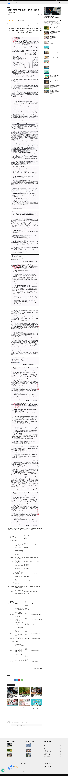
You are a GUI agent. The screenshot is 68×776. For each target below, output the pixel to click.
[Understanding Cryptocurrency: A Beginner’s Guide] (46, 52)
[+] (25, 725)
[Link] (23, 725)
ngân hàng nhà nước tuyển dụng (14, 675)
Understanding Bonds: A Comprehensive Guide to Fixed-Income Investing (12, 696)
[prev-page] (8, 711)
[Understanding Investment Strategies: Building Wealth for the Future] (46, 91)
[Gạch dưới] (14, 725)
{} (24, 725)
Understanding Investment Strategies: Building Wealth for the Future (55, 91)
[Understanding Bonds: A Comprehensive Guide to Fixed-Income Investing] (12, 691)
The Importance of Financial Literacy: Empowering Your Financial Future (36, 708)
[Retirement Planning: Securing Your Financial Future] (36, 691)
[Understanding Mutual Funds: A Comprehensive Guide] (24, 691)
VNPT (27, 2)
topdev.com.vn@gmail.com (31, 771)
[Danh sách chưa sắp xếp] (19, 725)
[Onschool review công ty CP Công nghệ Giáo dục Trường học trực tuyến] (28, 745)
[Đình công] (16, 725)
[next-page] (9, 711)
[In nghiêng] (13, 725)
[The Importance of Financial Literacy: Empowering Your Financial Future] (36, 702)
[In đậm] (12, 725)
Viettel (30, 2)
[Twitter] (17, 680)
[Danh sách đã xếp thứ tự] (17, 725)
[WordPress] (58, 0)
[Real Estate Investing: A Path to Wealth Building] (46, 67)
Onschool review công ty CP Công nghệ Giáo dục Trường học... (36, 745)
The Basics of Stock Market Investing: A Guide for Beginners (54, 76)
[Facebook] (56, 0)
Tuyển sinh (43, 2)
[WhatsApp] (22, 680)
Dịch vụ (37, 2)
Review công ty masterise (36, 753)
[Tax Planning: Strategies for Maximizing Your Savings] (46, 57)
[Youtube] (60, 0)
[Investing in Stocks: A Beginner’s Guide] (12, 702)
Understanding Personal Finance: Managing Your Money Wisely (55, 62)
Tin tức (15, 2)
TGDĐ (34, 2)
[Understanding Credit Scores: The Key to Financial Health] (24, 702)
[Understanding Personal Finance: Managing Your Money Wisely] (46, 62)
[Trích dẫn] (20, 725)
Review (20, 2)
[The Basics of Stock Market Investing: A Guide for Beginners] (46, 77)
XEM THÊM (17, 685)
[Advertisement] (24, 17)
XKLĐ (23, 2)
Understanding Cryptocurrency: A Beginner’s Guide (55, 52)
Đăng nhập (40, 718)
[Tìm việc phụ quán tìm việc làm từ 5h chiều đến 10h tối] (28, 750)
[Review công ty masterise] (28, 755)
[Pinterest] (19, 680)
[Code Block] (21, 725)
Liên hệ (53, 2)
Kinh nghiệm (48, 2)
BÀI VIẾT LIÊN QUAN (11, 685)
